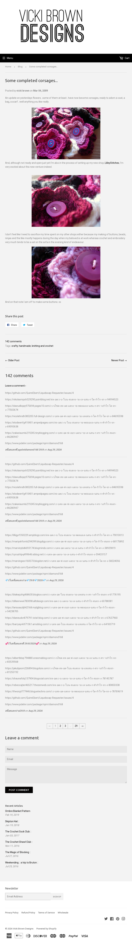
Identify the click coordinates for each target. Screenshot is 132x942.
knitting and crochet (42, 346)
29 (76, 726)
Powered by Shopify (46, 928)
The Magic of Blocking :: (18, 852)
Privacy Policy (11, 912)
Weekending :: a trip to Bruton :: (21, 862)
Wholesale (63, 912)
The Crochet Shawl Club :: (19, 841)
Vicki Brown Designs (23, 928)
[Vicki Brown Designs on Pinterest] (117, 919)
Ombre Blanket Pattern (17, 811)
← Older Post (12, 360)
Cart (126, 58)
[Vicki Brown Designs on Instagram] (123, 919)
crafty (15, 346)
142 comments (13, 341)
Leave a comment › (15, 385)
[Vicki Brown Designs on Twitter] (106, 919)
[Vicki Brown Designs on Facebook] (112, 919)
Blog (20, 66)
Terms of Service (46, 912)
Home (8, 66)
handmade (25, 346)
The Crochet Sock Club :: (18, 831)
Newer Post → (119, 360)
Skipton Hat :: (12, 821)
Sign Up (57, 896)
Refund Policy (28, 912)
